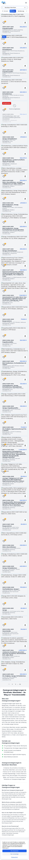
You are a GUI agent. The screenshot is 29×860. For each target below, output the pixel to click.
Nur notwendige (14, 854)
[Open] (26, 7)
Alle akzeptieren (14, 850)
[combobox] (14, 8)
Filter (13, 11)
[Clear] (25, 8)
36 (20, 684)
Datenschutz (14, 857)
